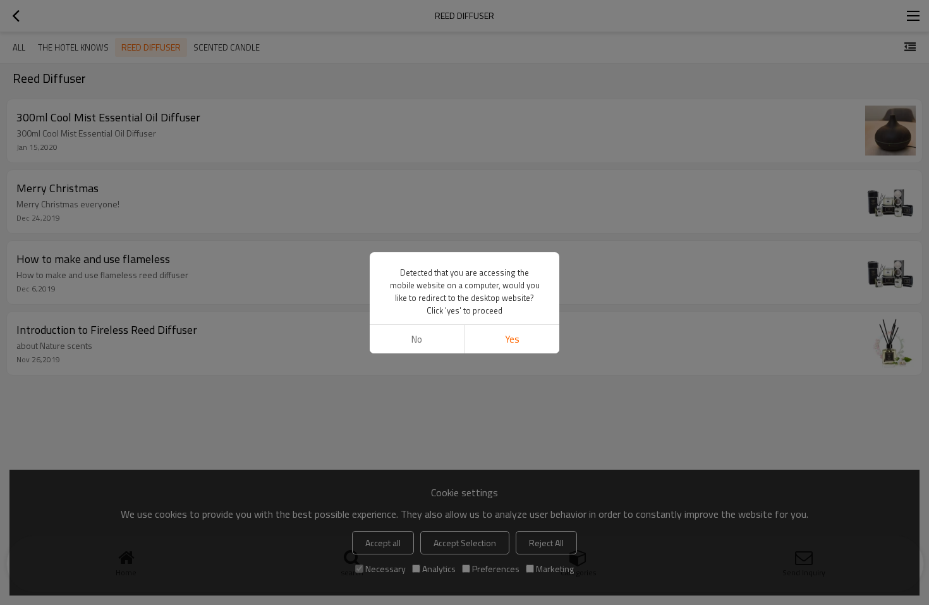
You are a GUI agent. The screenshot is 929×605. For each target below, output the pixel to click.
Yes (512, 339)
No (416, 339)
